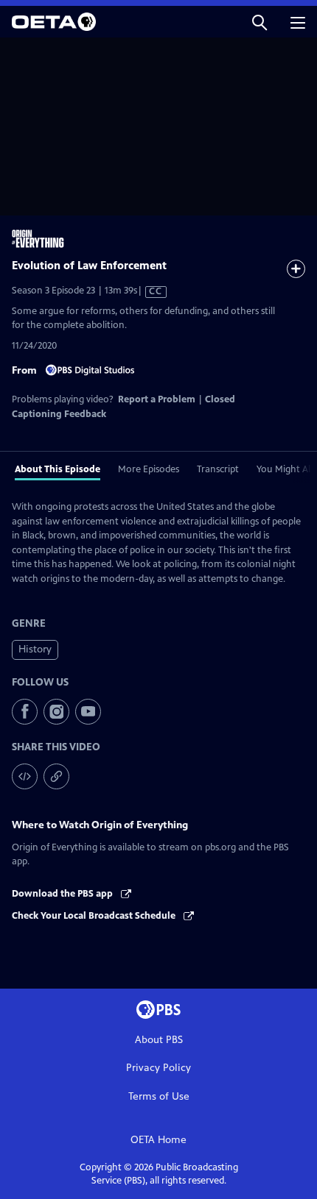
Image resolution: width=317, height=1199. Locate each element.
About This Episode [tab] (57, 469)
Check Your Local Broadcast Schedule (95, 916)
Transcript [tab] (218, 469)
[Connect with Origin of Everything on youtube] (88, 712)
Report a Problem (156, 399)
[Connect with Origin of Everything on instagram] (56, 712)
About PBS (159, 1039)
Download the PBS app (63, 894)
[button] (259, 22)
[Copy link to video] (56, 776)
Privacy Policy (158, 1067)
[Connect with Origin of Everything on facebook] (25, 712)
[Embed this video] (25, 776)
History (35, 649)
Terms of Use (158, 1096)
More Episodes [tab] (148, 469)
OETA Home (158, 1140)
